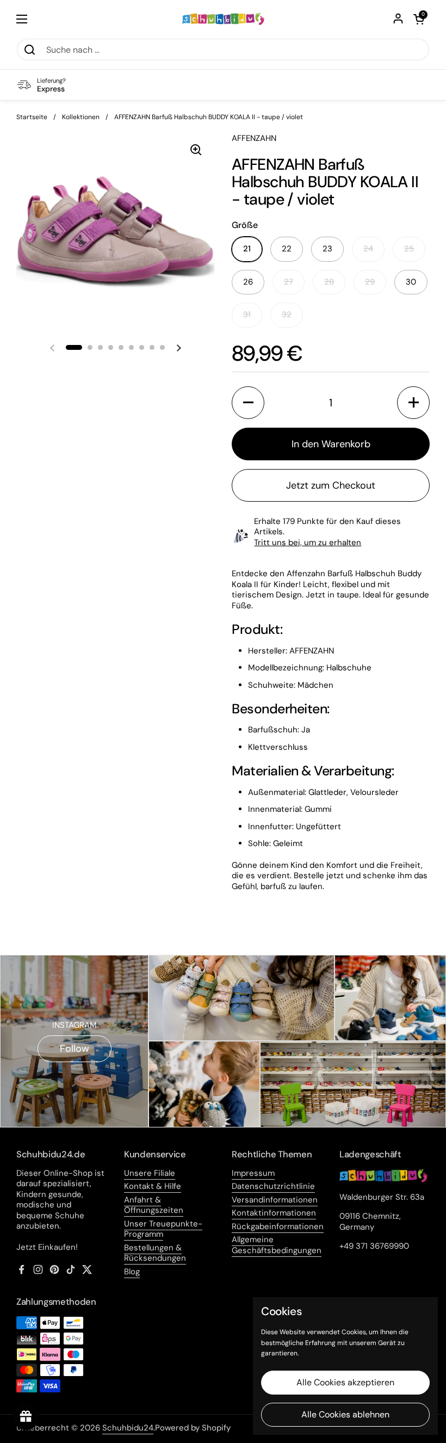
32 (287, 314)
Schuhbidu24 (127, 1427)
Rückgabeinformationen (278, 1226)
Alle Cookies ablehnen (345, 1414)
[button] (419, 19)
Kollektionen (81, 117)
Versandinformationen (275, 1199)
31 (247, 314)
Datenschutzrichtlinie (273, 1186)
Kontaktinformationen (274, 1212)
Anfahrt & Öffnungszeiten (153, 1205)
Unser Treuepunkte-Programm (163, 1229)
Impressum (253, 1173)
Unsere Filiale (149, 1173)
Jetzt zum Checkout (330, 485)
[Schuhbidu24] (223, 19)
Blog (132, 1271)
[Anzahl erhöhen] (413, 402)
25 (409, 248)
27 (288, 281)
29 (370, 281)
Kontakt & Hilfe (152, 1186)
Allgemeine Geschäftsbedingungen (276, 1245)
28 (329, 281)
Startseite (31, 117)
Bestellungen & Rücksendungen (155, 1253)
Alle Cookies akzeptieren (345, 1382)
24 (368, 248)
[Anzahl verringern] (248, 402)
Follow (74, 1048)
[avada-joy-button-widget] (26, 1417)
